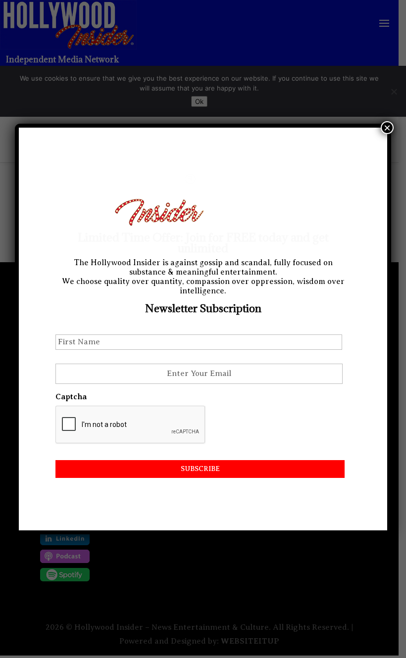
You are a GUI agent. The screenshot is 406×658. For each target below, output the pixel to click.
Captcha (71, 396)
